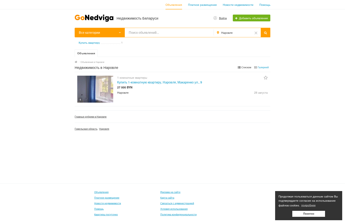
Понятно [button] (308, 213)
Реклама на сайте (170, 192)
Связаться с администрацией (177, 203)
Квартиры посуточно (106, 214)
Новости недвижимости (238, 5)
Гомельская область (86, 128)
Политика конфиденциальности (178, 214)
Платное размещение (202, 5)
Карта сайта (167, 197)
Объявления (174, 5)
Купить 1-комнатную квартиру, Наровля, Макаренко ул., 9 (159, 82)
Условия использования (174, 208)
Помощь (264, 5)
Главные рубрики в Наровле (91, 116)
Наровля (104, 128)
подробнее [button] (308, 205)
